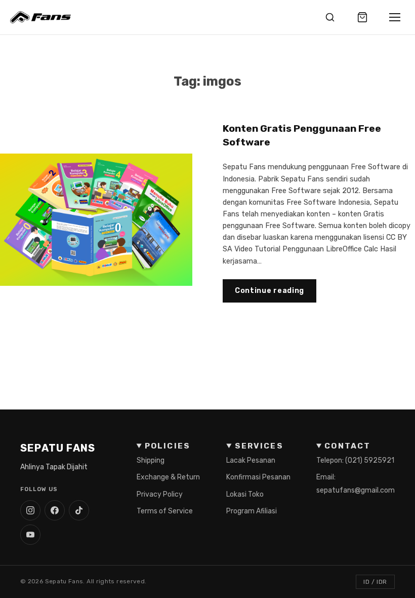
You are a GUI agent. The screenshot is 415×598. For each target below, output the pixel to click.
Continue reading (269, 290)
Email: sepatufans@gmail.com (355, 483)
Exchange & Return (168, 477)
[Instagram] (30, 510)
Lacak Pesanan (250, 460)
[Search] (330, 17)
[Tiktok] (79, 510)
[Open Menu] (395, 17)
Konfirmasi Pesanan (258, 477)
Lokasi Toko (245, 494)
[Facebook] (55, 510)
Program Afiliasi (251, 511)
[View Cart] (362, 17)
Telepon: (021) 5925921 (355, 460)
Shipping (150, 460)
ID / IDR (375, 581)
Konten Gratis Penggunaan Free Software (302, 135)
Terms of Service (165, 511)
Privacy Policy (160, 494)
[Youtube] (30, 535)
